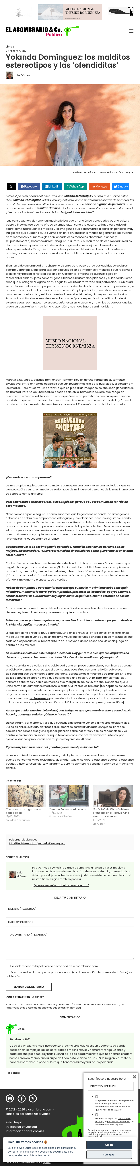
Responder (13, 1073)
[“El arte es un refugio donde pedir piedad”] (26, 796)
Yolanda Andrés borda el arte (67, 809)
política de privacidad (53, 966)
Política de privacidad (21, 1127)
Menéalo (101, 186)
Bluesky (122, 186)
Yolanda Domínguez (51, 843)
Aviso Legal (14, 1122)
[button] (42, 31)
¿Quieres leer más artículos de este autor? (60, 885)
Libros (10, 46)
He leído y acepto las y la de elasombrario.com (114, 1121)
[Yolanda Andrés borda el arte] (69, 796)
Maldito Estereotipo (22, 843)
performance (38, 698)
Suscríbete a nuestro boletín (108, 1078)
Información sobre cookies (25, 1131)
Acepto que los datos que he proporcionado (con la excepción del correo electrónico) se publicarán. (69, 974)
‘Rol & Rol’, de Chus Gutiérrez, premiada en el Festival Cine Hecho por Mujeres (111, 812)
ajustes (46, 1162)
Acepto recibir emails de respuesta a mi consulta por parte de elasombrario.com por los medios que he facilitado (114, 1105)
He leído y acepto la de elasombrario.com (54, 966)
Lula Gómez (22, 75)
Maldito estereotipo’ (78, 196)
